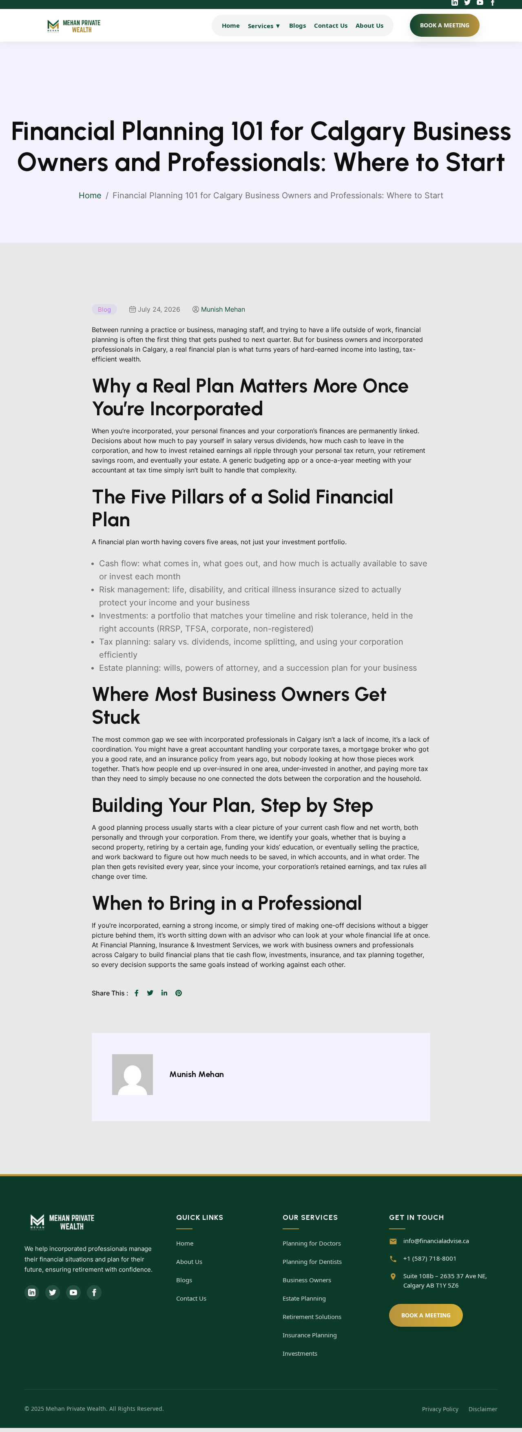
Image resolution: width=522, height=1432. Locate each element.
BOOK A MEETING (444, 25)
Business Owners (307, 1280)
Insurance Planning (310, 1335)
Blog (104, 309)
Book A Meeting (426, 1315)
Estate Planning (304, 1298)
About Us (369, 25)
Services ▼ (264, 26)
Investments (300, 1353)
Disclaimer (483, 1409)
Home (231, 25)
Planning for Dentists (312, 1261)
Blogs (297, 25)
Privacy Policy (440, 1409)
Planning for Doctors (312, 1243)
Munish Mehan (223, 309)
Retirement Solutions (312, 1316)
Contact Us (330, 25)
